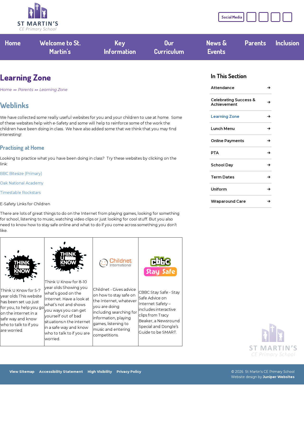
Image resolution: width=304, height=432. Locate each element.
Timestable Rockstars (20, 192)
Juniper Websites (278, 377)
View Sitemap (22, 372)
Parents (25, 89)
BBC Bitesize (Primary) (21, 173)
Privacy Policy (129, 372)
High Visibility (100, 372)
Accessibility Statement (61, 372)
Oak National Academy (21, 183)
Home (6, 89)
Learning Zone (53, 89)
